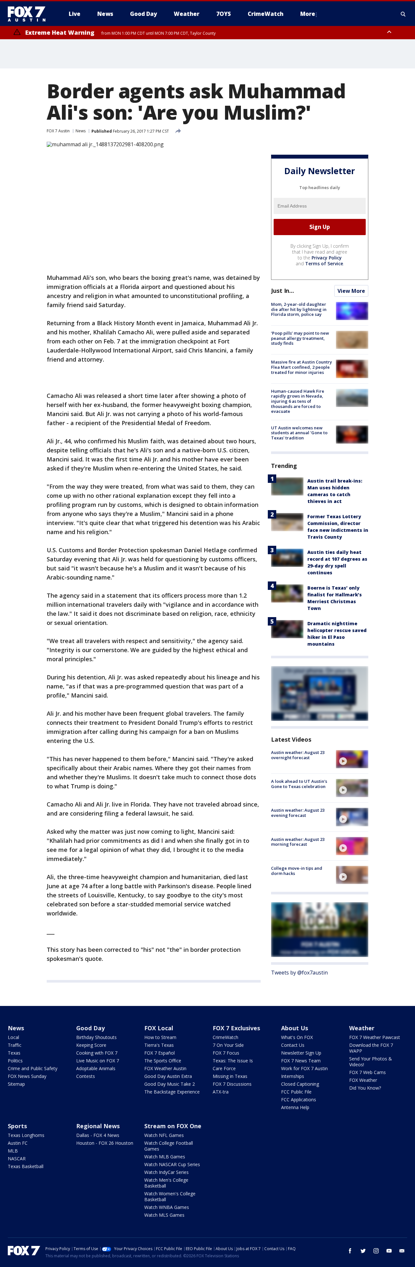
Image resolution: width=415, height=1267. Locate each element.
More (307, 14)
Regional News (98, 1126)
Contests (85, 1076)
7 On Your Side (228, 1045)
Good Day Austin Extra (168, 1076)
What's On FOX (297, 1037)
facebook (350, 1251)
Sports (17, 1126)
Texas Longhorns (26, 1135)
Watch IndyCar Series (166, 1172)
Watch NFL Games (164, 1135)
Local (13, 1037)
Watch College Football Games (168, 1146)
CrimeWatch (225, 1037)
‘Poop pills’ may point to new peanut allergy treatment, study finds (300, 338)
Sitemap (16, 1084)
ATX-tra (221, 1092)
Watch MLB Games (164, 1156)
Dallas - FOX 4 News (97, 1135)
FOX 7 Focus (226, 1053)
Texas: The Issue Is (233, 1061)
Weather (361, 1028)
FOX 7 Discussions (232, 1084)
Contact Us (292, 1045)
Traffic (14, 1045)
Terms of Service (324, 263)
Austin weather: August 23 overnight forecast (298, 754)
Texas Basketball (25, 1166)
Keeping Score (91, 1045)
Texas (14, 1053)
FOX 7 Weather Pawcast (374, 1037)
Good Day (90, 1028)
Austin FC (18, 1143)
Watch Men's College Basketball (166, 1183)
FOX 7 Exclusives (236, 1028)
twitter (363, 1251)
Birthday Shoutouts (96, 1037)
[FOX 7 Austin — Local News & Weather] (29, 14)
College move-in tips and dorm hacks (296, 870)
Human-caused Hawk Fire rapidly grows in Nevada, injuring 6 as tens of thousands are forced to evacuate (297, 401)
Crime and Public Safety (32, 1068)
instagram (376, 1251)
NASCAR (17, 1158)
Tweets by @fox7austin (299, 972)
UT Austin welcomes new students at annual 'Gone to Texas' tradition (299, 433)
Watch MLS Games (164, 1215)
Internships (292, 1076)
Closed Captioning (300, 1084)
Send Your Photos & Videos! (370, 1062)
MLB (13, 1151)
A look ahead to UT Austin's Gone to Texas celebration (299, 783)
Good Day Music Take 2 (169, 1084)
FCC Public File (296, 1092)
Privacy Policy (327, 258)
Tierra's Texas (159, 1045)
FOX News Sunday (27, 1076)
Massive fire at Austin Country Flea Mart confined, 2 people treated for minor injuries (301, 367)
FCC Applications (298, 1099)
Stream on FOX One (172, 1126)
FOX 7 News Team (301, 1061)
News (81, 131)
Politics (15, 1061)
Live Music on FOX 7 (97, 1061)
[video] (352, 759)
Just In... (282, 290)
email (402, 1251)
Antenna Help (295, 1107)
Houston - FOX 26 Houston (104, 1143)
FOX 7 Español (159, 1053)
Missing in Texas (230, 1076)
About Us (294, 1028)
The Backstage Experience (172, 1092)
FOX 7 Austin (58, 131)
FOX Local (158, 1028)
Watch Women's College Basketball (170, 1196)
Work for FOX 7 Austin (304, 1068)
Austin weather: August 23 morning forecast (298, 841)
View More (351, 290)
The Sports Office (162, 1061)
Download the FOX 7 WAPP (371, 1048)
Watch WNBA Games (166, 1207)
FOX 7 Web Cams (367, 1072)
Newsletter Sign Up (301, 1053)
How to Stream (160, 1037)
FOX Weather (363, 1080)
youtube (389, 1251)
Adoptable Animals (95, 1068)
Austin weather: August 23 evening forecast (298, 812)
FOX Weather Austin (165, 1068)
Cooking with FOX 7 (96, 1053)
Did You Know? (365, 1088)
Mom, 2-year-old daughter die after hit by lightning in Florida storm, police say (298, 309)
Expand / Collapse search (403, 14)
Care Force (224, 1068)
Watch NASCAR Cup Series (172, 1164)
